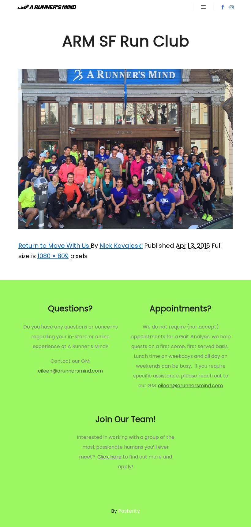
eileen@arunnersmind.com (70, 370)
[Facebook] (223, 7)
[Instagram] (232, 7)
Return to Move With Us (54, 245)
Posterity (129, 510)
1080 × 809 (53, 256)
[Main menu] (203, 7)
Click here (109, 456)
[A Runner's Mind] (46, 7)
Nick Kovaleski (121, 245)
